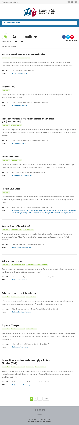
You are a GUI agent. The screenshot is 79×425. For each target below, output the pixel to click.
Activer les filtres (9, 46)
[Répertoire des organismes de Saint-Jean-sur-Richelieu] (39, 12)
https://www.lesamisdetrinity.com (21, 248)
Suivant (46, 399)
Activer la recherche (14, 23)
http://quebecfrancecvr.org (19, 73)
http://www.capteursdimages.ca (21, 347)
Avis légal (31, 422)
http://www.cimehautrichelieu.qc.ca (22, 385)
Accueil (39, 414)
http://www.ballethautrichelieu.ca (21, 312)
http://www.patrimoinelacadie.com (22, 175)
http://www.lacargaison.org (19, 105)
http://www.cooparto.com (19, 280)
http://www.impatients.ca (19, 143)
